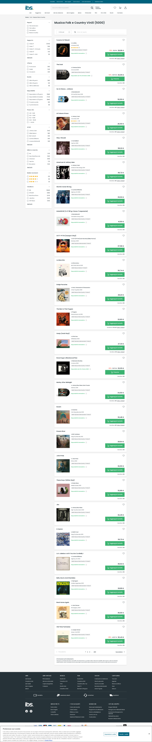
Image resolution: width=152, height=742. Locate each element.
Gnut (73, 287)
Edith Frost (75, 532)
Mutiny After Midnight (64, 382)
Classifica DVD (81, 681)
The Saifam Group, (76, 216)
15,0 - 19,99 (32, 117)
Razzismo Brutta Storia (114, 718)
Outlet (31, 69)
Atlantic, (73, 387)
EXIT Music (32, 200)
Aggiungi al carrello (116, 54)
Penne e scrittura (116, 683)
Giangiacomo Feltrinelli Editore (116, 709)
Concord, (73, 70)
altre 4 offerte (120, 327)
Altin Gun (75, 336)
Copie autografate (48, 683)
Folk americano (33, 26)
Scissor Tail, (74, 632)
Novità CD (62, 679)
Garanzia (72, 714)
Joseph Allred (76, 630)
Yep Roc (31, 161)
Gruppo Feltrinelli (112, 707)
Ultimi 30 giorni (33, 83)
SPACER (31, 193)
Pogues (74, 312)
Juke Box (31, 198)
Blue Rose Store (33, 195)
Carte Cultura (76, 1)
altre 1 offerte (121, 352)
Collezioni (45, 686)
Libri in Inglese (29, 686)
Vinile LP (31, 44)
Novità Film (80, 679)
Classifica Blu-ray (82, 683)
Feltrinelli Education (113, 716)
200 (95, 652)
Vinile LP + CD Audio (34, 49)
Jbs (57, 505)
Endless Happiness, (76, 583)
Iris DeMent (75, 141)
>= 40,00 (31, 122)
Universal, (73, 45)
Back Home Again (62, 602)
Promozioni (32, 66)
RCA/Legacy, (74, 607)
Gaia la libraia (54, 714)
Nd (30, 153)
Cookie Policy (48, 740)
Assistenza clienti (99, 1)
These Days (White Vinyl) (65, 480)
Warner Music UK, (75, 314)
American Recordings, (76, 167)
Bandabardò (76, 92)
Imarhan (74, 410)
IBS (30, 190)
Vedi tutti (29, 57)
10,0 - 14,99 (32, 115)
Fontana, (73, 363)
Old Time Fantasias (63, 627)
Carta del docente (86, 1)
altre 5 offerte (120, 58)
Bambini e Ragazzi (82, 688)
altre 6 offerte (120, 132)
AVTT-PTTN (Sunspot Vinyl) (66, 236)
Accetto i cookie (123, 734)
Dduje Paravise (61, 285)
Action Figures (98, 688)
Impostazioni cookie (110, 734)
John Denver (75, 605)
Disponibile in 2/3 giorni (36, 99)
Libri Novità (28, 679)
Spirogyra (75, 581)
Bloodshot (32, 164)
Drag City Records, (75, 436)
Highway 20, (74, 192)
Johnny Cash (33, 130)
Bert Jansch (32, 136)
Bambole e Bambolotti (101, 686)
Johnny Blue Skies (77, 385)
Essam (58, 407)
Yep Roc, (73, 143)
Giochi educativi (99, 681)
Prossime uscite (33, 102)
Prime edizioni (46, 679)
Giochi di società (99, 683)
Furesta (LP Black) (63, 40)
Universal (32, 159)
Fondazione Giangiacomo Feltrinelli (115, 712)
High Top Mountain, (76, 510)
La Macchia (60, 260)
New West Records (34, 156)
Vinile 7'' (31, 46)
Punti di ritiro (60, 1)
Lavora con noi (93, 714)
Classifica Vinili (64, 688)
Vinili (61, 683)
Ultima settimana (34, 85)
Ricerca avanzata (98, 7)
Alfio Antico (75, 263)
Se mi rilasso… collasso (64, 89)
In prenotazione (33, 105)
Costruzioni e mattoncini (101, 679)
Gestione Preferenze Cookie (77, 717)
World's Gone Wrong (63, 187)
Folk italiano (32, 30)
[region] (76, 734)
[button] (92, 8)
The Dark (59, 65)
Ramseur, (73, 241)
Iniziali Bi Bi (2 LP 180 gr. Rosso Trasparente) (72, 211)
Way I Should (61, 138)
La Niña (74, 43)
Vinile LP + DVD (33, 54)
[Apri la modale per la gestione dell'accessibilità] (125, 725)
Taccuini (114, 679)
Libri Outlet (28, 683)
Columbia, (73, 118)
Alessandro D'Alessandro (83, 287)
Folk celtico (32, 28)
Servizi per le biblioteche (95, 707)
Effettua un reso (74, 712)
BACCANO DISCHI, (75, 265)
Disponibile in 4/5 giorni (36, 94)
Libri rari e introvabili (48, 681)
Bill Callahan (76, 434)
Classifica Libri (29, 681)
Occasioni (32, 72)
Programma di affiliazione (96, 709)
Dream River (60, 431)
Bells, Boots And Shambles (65, 578)
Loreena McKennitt (34, 141)
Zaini (113, 686)
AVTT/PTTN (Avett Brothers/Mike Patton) (84, 238)
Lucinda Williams (34, 138)
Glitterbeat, (74, 338)
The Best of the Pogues (64, 309)
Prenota (116, 79)
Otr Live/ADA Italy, (75, 94)
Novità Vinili (63, 686)
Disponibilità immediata (36, 97)
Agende (114, 681)
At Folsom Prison (62, 113)
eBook (27, 688)
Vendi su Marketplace (95, 712)
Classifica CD (63, 681)
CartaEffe (52, 1)
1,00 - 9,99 (32, 113)
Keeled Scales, (74, 485)
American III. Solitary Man (65, 162)
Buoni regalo (68, 1)
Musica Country (33, 33)
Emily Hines (75, 483)
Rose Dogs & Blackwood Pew (66, 358)
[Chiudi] (149, 734)
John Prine (60, 456)
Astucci (114, 688)
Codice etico (92, 717)
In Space (59, 529)
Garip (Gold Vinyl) (63, 333)
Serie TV (79, 686)
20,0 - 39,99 (32, 120)
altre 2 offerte (120, 401)
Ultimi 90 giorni (33, 80)
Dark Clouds (86, 385)
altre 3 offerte (120, 107)
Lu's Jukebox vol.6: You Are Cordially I (69, 553)
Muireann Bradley (77, 361)
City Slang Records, (76, 412)
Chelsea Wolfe (76, 67)
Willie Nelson (33, 133)
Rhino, (72, 461)
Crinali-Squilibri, (75, 290)
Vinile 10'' (31, 51)
